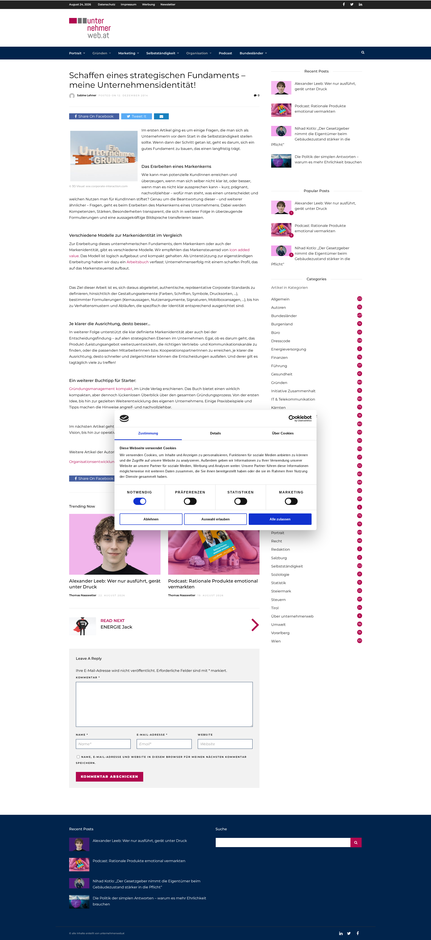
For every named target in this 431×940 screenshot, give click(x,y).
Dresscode (280, 341)
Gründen (99, 53)
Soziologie (280, 574)
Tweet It (139, 116)
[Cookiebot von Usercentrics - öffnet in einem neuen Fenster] (292, 418)
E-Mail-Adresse (152, 734)
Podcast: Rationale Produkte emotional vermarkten (139, 861)
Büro (275, 333)
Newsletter (168, 4)
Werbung (148, 4)
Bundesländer (251, 53)
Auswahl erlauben (215, 519)
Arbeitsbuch (138, 262)
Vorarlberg (280, 633)
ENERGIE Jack (116, 627)
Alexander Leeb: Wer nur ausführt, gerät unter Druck (140, 841)
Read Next (113, 620)
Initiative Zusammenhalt (293, 391)
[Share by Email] (161, 116)
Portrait (75, 53)
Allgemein (280, 299)
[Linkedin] (360, 4)
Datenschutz (106, 4)
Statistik (278, 583)
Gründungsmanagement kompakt (100, 389)
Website (205, 734)
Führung (279, 366)
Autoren (278, 307)
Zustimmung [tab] (148, 433)
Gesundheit (281, 374)
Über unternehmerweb (292, 616)
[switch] (190, 501)
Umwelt (278, 624)
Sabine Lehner (86, 95)
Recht (276, 541)
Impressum (128, 4)
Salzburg (279, 558)
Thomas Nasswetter (82, 595)
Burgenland (282, 324)
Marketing (126, 53)
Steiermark (281, 591)
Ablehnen (150, 519)
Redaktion (280, 549)
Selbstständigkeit (160, 53)
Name (82, 734)
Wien (276, 641)
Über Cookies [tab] (283, 433)
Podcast (225, 53)
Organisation (197, 53)
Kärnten (278, 407)
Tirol (275, 608)
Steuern (278, 600)
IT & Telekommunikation (293, 399)
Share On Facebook (96, 116)
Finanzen (279, 357)
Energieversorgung (288, 349)
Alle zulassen (280, 519)
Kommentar (88, 677)
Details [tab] (215, 433)
